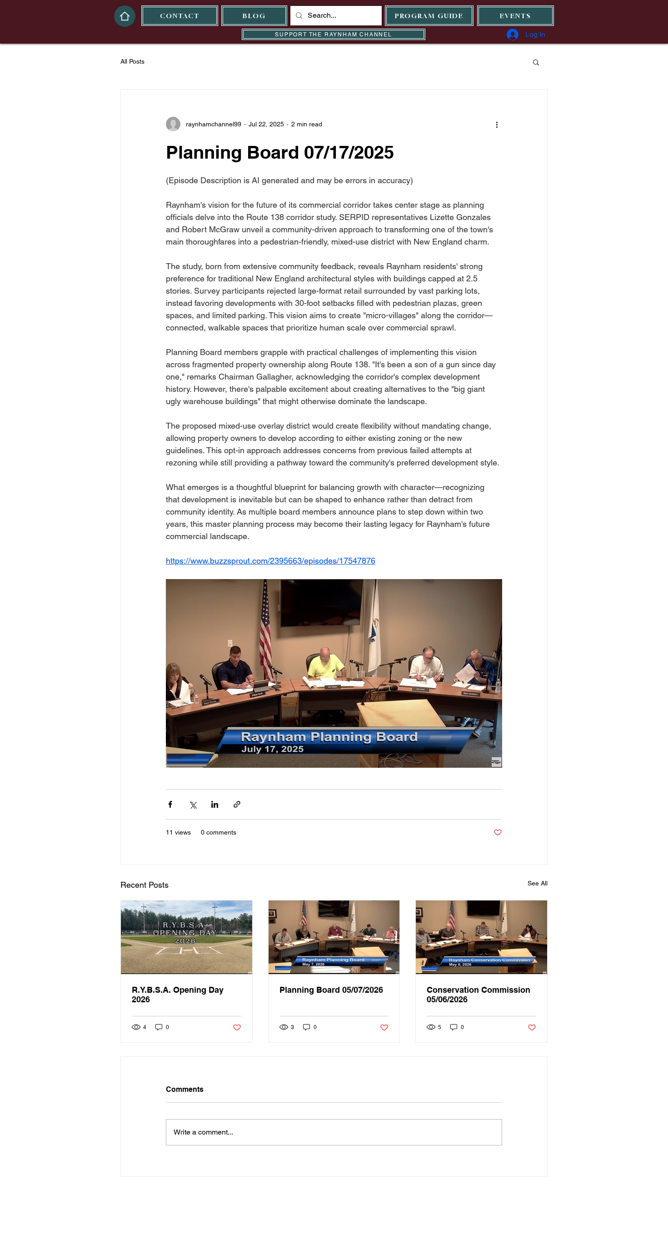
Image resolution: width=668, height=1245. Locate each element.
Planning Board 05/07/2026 (331, 990)
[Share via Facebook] (170, 804)
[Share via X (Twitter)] (192, 804)
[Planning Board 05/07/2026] (334, 937)
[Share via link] (237, 804)
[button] (536, 61)
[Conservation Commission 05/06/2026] (481, 937)
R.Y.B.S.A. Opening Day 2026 (178, 994)
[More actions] (496, 124)
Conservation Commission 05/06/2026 (478, 994)
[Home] (124, 16)
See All (538, 883)
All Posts (132, 61)
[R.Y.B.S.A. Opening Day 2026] (186, 937)
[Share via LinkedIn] (214, 804)
